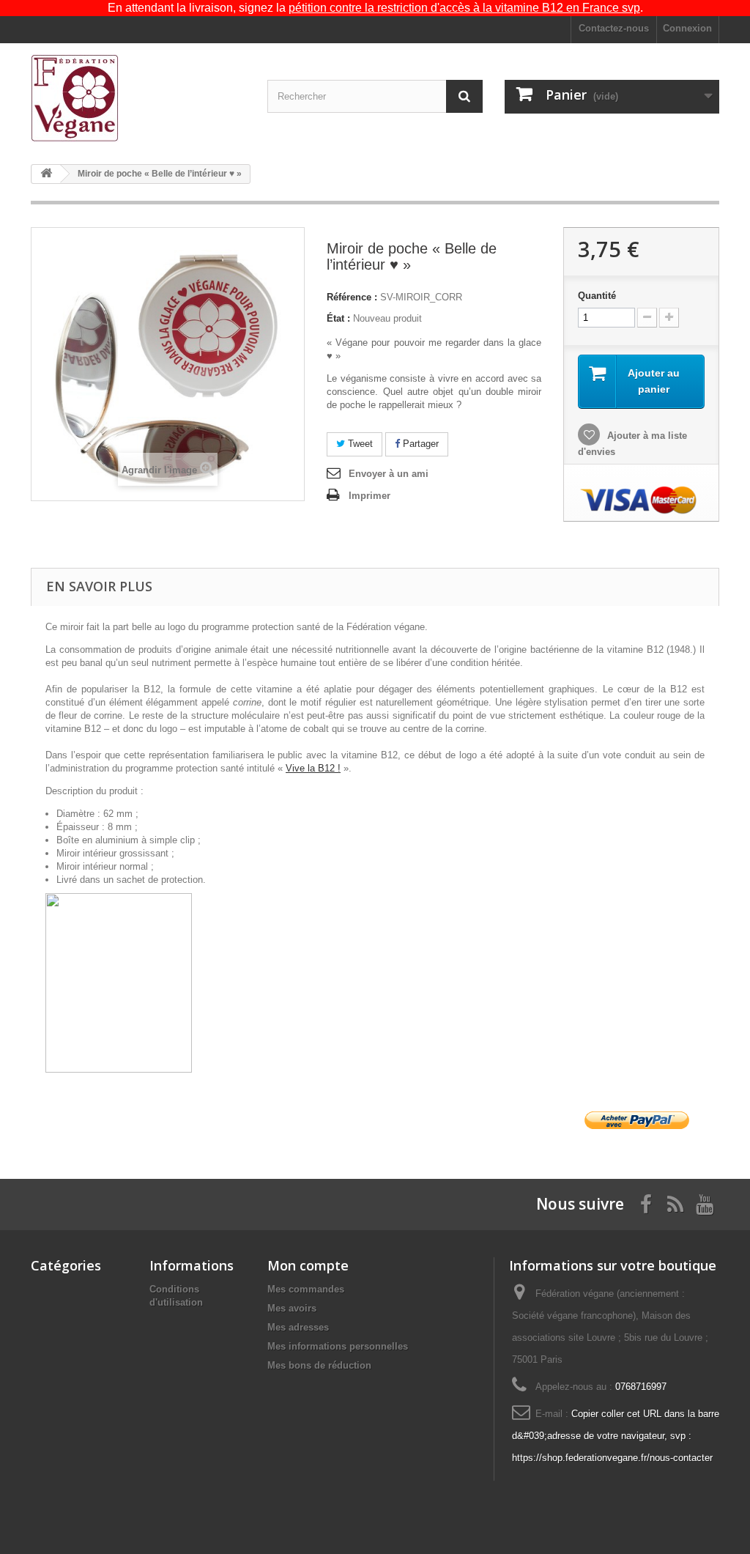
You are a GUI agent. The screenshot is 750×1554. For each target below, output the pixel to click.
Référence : (352, 297)
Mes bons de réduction (319, 1365)
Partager (419, 443)
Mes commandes (305, 1289)
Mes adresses (298, 1327)
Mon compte (308, 1265)
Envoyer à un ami (388, 473)
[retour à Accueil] (46, 174)
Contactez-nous (614, 28)
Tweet (359, 443)
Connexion (687, 28)
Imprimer (369, 495)
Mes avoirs (291, 1308)
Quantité (597, 295)
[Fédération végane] (138, 98)
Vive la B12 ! (313, 768)
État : (338, 318)
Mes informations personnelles (337, 1346)
